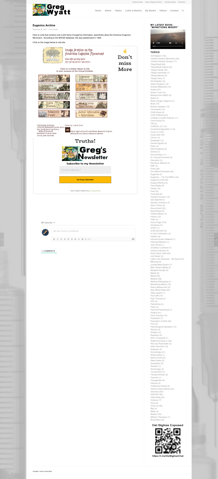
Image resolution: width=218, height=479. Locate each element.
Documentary (156, 154)
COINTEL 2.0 (157, 126)
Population (155, 318)
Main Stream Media (159, 267)
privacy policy (94, 191)
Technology (156, 369)
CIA (152, 123)
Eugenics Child (157, 179)
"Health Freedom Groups (162, 61)
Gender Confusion (159, 202)
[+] (89, 239)
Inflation (154, 236)
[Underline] (61, 239)
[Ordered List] (68, 239)
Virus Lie (154, 405)
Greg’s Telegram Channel (153, 2)
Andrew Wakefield (159, 86)
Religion (154, 332)
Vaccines (155, 391)
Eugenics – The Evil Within (163, 177)
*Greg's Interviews (159, 72)
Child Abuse (156, 112)
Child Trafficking (158, 114)
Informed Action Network (161, 239)
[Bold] (54, 239)
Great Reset (156, 210)
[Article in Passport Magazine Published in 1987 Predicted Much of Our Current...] (2, 239)
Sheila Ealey (156, 354)
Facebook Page (137, 2)
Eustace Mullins (158, 182)
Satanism (155, 349)
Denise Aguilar (157, 143)
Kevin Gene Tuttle (159, 253)
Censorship (156, 109)
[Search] (182, 10)
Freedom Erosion (158, 196)
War (152, 408)
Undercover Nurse (159, 385)
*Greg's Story (156, 78)
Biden (153, 98)
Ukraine (154, 383)
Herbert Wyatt (157, 213)
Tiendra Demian (158, 374)
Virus (153, 402)
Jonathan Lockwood (160, 247)
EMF (153, 165)
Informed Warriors (158, 241)
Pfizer (153, 306)
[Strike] (64, 239)
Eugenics (155, 174)
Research (155, 335)
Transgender (156, 380)
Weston (154, 414)
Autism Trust (156, 92)
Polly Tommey (157, 315)
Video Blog (155, 397)
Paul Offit (155, 295)
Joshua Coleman (158, 250)
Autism (154, 89)
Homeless (155, 225)
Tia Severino (156, 371)
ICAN (153, 227)
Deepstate (155, 140)
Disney (154, 151)
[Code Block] (79, 239)
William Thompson (159, 417)
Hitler (153, 219)
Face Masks (156, 185)
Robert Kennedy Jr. (159, 340)
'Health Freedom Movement (163, 58)
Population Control (159, 321)
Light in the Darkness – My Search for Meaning (167, 260)
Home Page (156, 222)
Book (153, 103)
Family (153, 188)
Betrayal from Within (160, 95)
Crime (153, 137)
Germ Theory (156, 205)
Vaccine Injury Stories (160, 388)
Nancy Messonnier (159, 287)
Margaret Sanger (158, 270)
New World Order (158, 289)
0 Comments (53, 29)
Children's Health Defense (162, 117)
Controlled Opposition (160, 129)
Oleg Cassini (156, 292)
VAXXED (155, 394)
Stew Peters (156, 360)
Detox (153, 146)
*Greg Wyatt (156, 64)
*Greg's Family (157, 69)
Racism (154, 329)
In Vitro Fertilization (159, 233)
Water (153, 411)
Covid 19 (155, 131)
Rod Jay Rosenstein (160, 343)
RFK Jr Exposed (158, 337)
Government (156, 208)
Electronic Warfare (159, 162)
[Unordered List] (72, 239)
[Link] (82, 239)
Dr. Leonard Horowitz (160, 157)
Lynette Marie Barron (160, 264)
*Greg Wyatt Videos (159, 66)
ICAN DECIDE (157, 230)
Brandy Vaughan (158, 106)
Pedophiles (156, 304)
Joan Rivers (156, 244)
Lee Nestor (155, 256)
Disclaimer (181, 2)
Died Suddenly (157, 148)
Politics (154, 312)
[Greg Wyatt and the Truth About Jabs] (52, 10)
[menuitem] (137, 2)
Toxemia (154, 377)
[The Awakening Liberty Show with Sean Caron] (216, 239)
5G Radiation (156, 81)
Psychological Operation (161, 326)
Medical (154, 278)
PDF (153, 301)
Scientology (156, 352)
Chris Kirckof (156, 120)
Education (155, 160)
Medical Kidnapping (159, 281)
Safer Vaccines (157, 346)
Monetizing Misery (159, 284)
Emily (153, 168)
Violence (154, 400)
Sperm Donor (156, 357)
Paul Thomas (156, 298)
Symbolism (155, 363)
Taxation (154, 366)
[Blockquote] (75, 239)
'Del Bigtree (156, 55)
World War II (156, 419)
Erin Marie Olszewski (160, 171)
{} (86, 239)
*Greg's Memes (157, 75)
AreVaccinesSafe (170, 2)
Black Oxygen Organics (161, 100)
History (154, 216)
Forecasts (155, 193)
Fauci (153, 191)
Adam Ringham (158, 83)
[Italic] (57, 239)
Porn (153, 323)
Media (153, 275)
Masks (153, 273)
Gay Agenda (156, 199)
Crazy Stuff (155, 134)
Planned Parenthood (160, 309)
